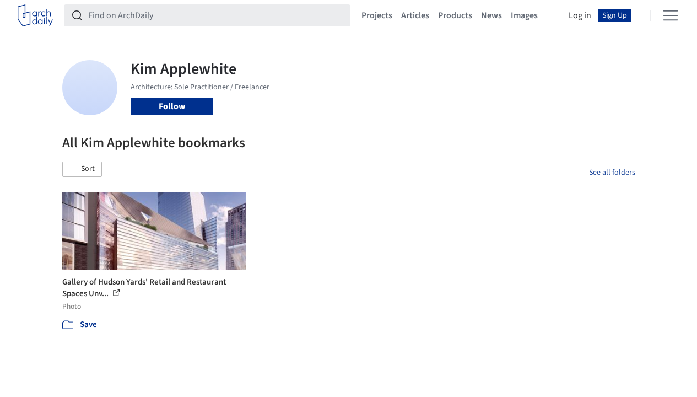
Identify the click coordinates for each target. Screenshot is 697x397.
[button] (82, 169)
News (491, 15)
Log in (580, 15)
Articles (415, 15)
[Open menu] (670, 15)
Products (455, 15)
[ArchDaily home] (35, 15)
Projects (376, 15)
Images (524, 15)
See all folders (612, 172)
